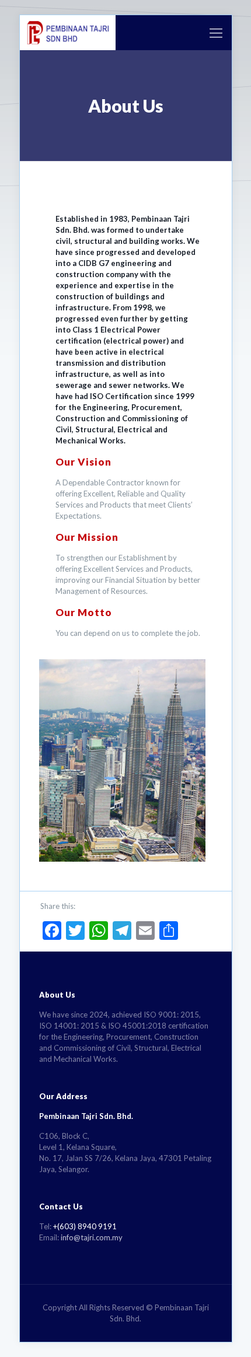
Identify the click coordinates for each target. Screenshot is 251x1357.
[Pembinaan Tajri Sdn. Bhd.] (68, 32)
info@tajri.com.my (92, 1237)
